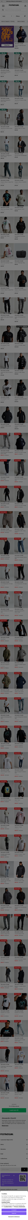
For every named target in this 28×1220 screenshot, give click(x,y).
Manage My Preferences (14, 1216)
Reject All (14, 1213)
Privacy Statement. (19, 1206)
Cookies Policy (6, 1202)
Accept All (14, 1210)
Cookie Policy (8, 1206)
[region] (14, 1205)
